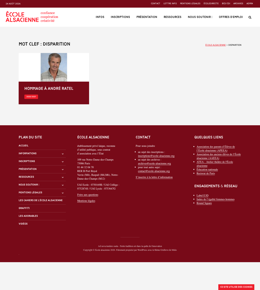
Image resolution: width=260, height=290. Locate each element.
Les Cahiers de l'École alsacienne (41, 200)
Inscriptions (120, 17)
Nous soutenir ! (200, 17)
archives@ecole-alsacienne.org (154, 163)
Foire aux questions (87, 194)
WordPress (142, 249)
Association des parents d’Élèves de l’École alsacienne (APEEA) (216, 148)
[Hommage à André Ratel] (54, 67)
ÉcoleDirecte (211, 3)
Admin (249, 3)
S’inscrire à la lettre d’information (154, 177)
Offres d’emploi (231, 17)
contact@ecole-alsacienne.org (154, 171)
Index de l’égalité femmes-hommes (215, 199)
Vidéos (23, 224)
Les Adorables (28, 216)
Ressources (172, 17)
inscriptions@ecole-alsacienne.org (156, 155)
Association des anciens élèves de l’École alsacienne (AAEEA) (219, 156)
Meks (174, 249)
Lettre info (170, 3)
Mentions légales (190, 3)
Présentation (146, 17)
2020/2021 (31, 97)
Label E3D (202, 195)
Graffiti (24, 208)
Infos (100, 17)
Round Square (204, 203)
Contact (155, 3)
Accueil (23, 146)
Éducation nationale (207, 169)
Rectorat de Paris (206, 173)
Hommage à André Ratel (48, 89)
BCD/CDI (226, 3)
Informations (28, 153)
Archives (238, 3)
